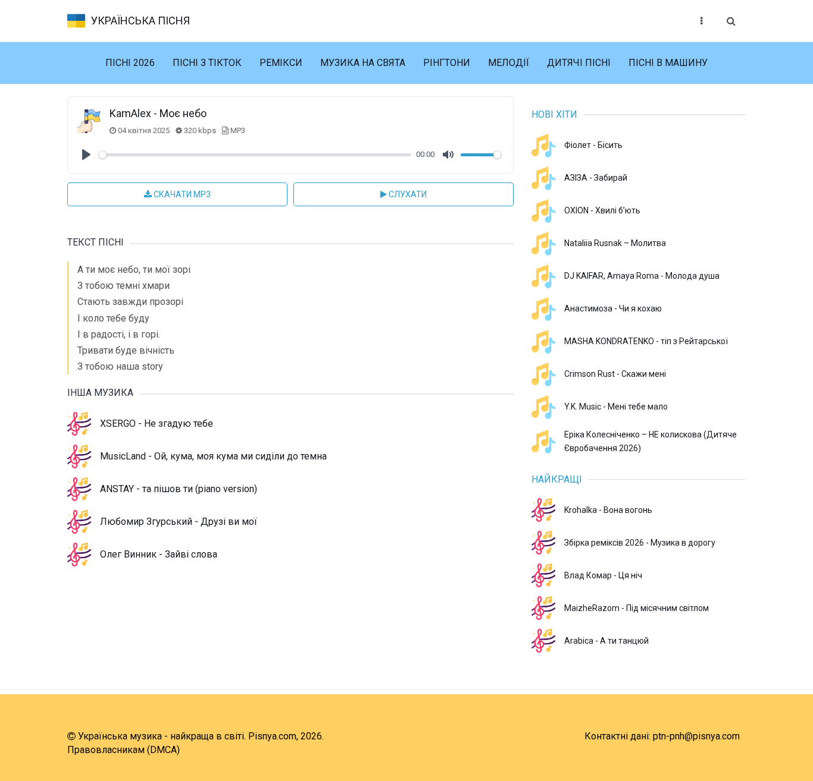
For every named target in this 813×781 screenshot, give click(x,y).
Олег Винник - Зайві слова (158, 554)
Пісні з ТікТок (207, 62)
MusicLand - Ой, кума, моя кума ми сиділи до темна (213, 456)
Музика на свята (362, 62)
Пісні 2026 (130, 62)
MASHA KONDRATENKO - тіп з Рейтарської (646, 341)
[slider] (255, 154)
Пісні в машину (668, 62)
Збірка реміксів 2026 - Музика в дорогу (639, 542)
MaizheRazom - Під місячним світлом (636, 608)
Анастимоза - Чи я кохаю (613, 308)
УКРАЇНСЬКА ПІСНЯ (140, 20)
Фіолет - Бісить (593, 145)
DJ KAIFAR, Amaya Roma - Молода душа (642, 276)
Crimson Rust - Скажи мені (615, 374)
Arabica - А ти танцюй (606, 640)
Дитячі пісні (579, 62)
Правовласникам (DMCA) (123, 749)
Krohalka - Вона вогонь (608, 510)
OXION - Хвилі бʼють (602, 210)
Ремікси (280, 62)
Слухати (407, 194)
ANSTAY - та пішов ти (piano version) (178, 489)
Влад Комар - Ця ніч (603, 575)
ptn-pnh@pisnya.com (696, 736)
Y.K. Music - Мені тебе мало (616, 406)
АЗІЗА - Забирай (595, 177)
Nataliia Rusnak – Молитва (615, 243)
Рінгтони (446, 62)
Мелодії (508, 62)
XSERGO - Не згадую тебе (156, 423)
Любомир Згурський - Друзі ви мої (178, 521)
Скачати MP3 (181, 194)
